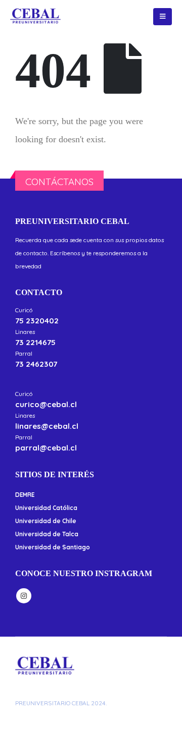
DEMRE (24, 494)
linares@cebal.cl (46, 426)
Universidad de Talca (46, 534)
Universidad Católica (46, 508)
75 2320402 (37, 320)
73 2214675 (35, 342)
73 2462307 (36, 364)
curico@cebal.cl (46, 404)
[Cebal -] (35, 17)
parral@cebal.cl (46, 448)
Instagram (23, 595)
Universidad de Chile (45, 521)
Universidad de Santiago (52, 547)
